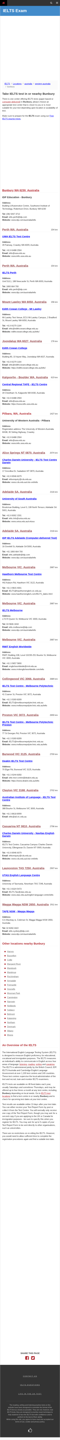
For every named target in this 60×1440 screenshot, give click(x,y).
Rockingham (13, 976)
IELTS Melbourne (12, 610)
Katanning (11, 1018)
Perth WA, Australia (15, 229)
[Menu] (57, 3)
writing (39, 1064)
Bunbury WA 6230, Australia (20, 190)
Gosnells (11, 989)
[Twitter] (33, 1358)
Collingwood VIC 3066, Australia (23, 678)
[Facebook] (27, 1358)
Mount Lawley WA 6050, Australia (24, 301)
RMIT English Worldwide (17, 646)
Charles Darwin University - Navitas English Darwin (28, 834)
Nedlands (11, 1006)
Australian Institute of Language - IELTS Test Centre (29, 798)
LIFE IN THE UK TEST (30, 1394)
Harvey (10, 951)
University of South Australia (19, 498)
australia (28, 84)
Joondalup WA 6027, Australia (22, 341)
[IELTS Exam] (3, 3)
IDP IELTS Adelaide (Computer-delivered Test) (29, 538)
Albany (10, 1031)
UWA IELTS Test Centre (16, 236)
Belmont (11, 1014)
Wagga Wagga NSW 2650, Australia (25, 904)
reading (31, 1064)
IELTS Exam (15, 10)
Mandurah (11, 968)
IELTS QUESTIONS (30, 1385)
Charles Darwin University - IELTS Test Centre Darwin (29, 461)
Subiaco (11, 1010)
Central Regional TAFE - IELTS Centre (24, 384)
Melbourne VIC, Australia (18, 567)
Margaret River (14, 964)
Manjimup (11, 972)
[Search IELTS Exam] (51, 3)
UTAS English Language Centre (21, 875)
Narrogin (11, 1001)
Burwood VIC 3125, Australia (21, 754)
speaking (50, 1064)
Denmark (11, 1026)
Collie (9, 960)
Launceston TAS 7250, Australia (23, 868)
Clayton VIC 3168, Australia (20, 790)
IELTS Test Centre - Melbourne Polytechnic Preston (27, 723)
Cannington (12, 997)
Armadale (11, 980)
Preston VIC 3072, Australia (20, 715)
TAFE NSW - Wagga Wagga (18, 911)
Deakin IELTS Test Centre (17, 761)
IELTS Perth (9, 272)
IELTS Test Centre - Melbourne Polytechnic (27, 686)
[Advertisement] (30, 48)
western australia (42, 84)
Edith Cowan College (14, 348)
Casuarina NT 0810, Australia (21, 826)
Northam (11, 1022)
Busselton (11, 955)
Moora (10, 1035)
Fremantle (11, 985)
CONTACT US (30, 1376)
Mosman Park (13, 993)
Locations (17, 84)
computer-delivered (11, 102)
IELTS (7, 84)
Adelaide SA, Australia (17, 491)
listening (23, 1064)
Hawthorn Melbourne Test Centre (22, 574)
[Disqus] (30, 1178)
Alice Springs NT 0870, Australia (23, 452)
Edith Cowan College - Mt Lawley (21, 309)
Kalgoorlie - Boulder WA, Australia (25, 377)
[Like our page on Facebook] (30, 1430)
